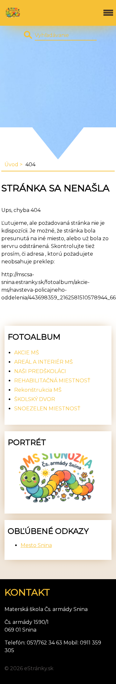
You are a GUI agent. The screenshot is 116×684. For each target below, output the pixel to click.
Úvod (11, 164)
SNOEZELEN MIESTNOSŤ (47, 409)
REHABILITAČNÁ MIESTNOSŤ (52, 381)
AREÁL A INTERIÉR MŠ (43, 362)
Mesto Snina (36, 545)
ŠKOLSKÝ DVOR (34, 399)
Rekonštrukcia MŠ (38, 390)
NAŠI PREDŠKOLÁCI (40, 371)
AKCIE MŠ (26, 353)
